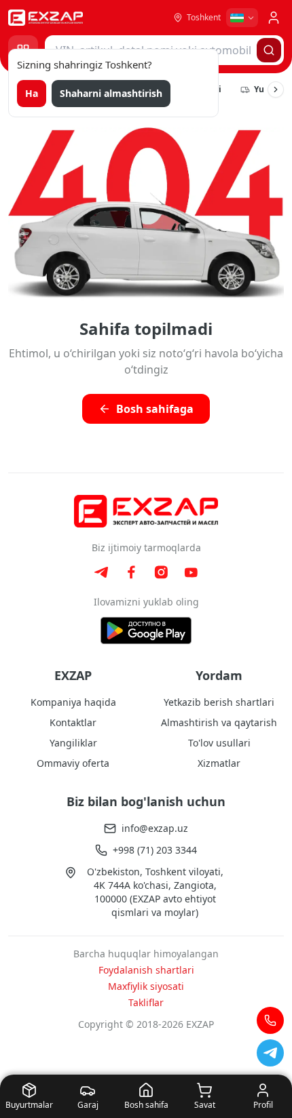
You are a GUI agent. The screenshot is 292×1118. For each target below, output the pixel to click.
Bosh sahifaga (155, 408)
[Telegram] (101, 572)
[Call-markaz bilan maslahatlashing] (270, 1020)
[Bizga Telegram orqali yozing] (270, 1052)
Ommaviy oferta (73, 763)
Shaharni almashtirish (111, 93)
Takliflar (146, 1002)
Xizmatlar (219, 763)
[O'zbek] (242, 17)
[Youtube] (191, 572)
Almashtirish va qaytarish (219, 722)
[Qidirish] (269, 50)
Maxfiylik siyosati (146, 986)
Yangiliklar (73, 742)
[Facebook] (131, 572)
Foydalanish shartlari (146, 969)
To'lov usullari (219, 742)
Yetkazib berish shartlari (219, 702)
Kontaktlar (73, 722)
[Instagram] (161, 572)
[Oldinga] (276, 89)
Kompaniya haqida (73, 702)
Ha (31, 93)
